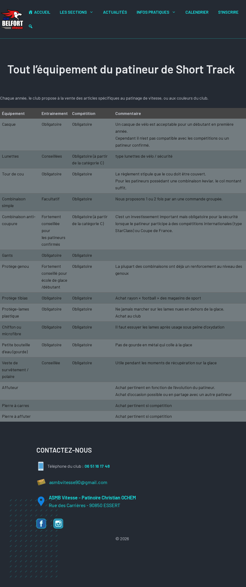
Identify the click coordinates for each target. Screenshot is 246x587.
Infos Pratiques (153, 12)
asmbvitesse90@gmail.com (78, 482)
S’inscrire (228, 12)
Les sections (73, 12)
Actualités (115, 12)
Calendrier (197, 12)
